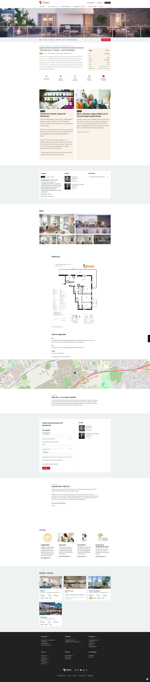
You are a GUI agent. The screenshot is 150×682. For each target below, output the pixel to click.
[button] (90, 60)
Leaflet (138, 388)
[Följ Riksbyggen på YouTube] (81, 670)
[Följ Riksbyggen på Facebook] (75, 670)
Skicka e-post (74, 179)
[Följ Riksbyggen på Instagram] (78, 670)
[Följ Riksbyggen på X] (86, 670)
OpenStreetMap (143, 388)
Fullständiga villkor (82, 132)
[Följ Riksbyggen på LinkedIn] (83, 670)
